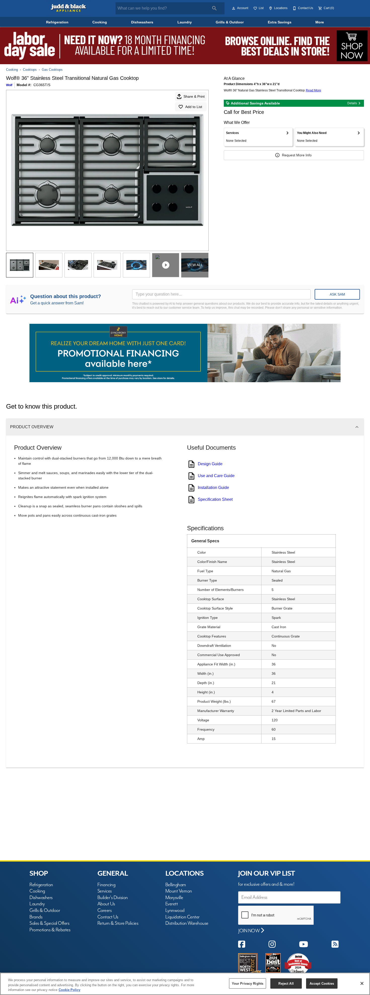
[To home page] (69, 8)
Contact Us (107, 917)
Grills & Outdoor (230, 22)
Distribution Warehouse (186, 923)
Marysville (174, 898)
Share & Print (194, 96)
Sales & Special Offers (49, 923)
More (319, 22)
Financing (106, 885)
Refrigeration (57, 22)
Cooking (99, 22)
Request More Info (297, 155)
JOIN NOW (249, 931)
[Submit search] (214, 8)
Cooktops (30, 70)
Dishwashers (142, 22)
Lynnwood (174, 910)
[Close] (361, 983)
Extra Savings (279, 22)
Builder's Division (112, 898)
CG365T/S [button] (41, 85)
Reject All (285, 983)
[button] (234, 8)
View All (195, 265)
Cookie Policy (69, 990)
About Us (106, 904)
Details (352, 103)
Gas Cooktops (52, 70)
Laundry (184, 22)
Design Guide (210, 464)
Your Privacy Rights (247, 983)
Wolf (9, 85)
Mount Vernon (178, 891)
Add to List (193, 107)
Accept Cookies (322, 983)
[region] (185, 984)
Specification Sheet (215, 499)
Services (104, 891)
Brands (35, 917)
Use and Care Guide (216, 476)
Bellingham (175, 885)
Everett (171, 904)
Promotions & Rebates (49, 930)
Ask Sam (337, 294)
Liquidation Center (182, 917)
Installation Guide (213, 487)
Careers (104, 910)
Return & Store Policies (117, 923)
